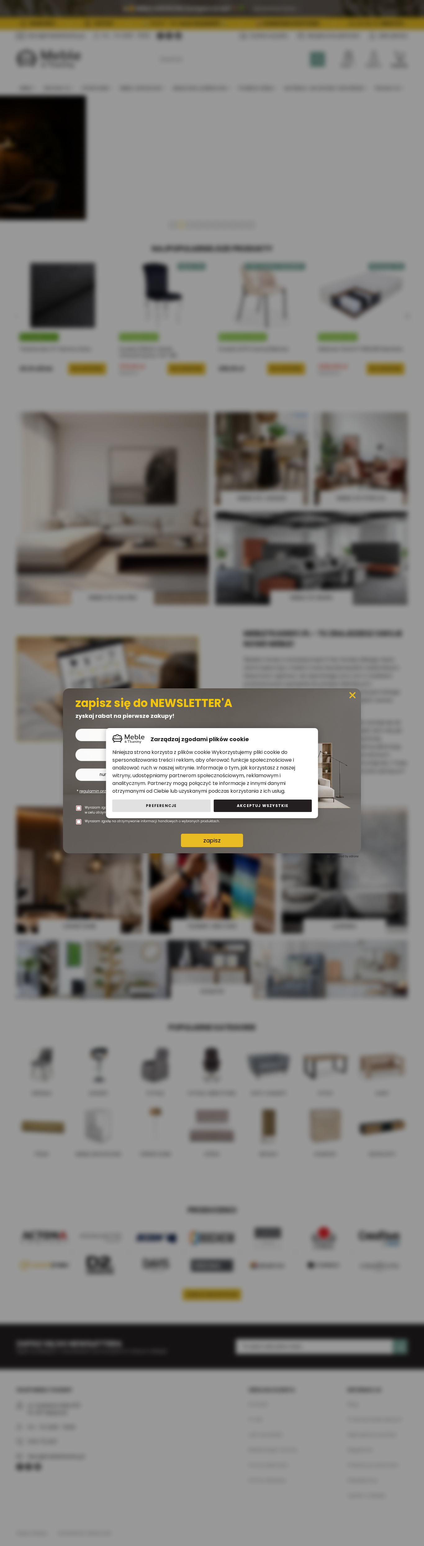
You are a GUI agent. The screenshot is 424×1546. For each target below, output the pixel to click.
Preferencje (161, 805)
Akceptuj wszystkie (263, 805)
